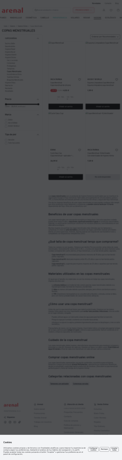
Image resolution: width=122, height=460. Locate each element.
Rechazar (104, 449)
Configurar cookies (93, 449)
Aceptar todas (114, 449)
